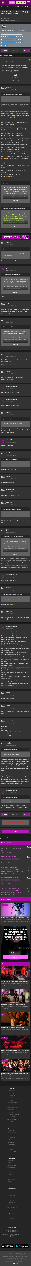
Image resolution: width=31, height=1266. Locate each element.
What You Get (8, 1114)
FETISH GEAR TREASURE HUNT (8, 857)
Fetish (12, 1193)
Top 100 (17, 7)
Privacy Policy (12, 1100)
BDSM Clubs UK (12, 1149)
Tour (9, 1093)
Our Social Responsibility (12, 1119)
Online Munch (20, 861)
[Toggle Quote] (3, 94)
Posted (11, 90)
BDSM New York (12, 1160)
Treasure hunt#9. (5, 847)
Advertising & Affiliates (12, 1116)
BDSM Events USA (12, 1181)
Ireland (15, 1128)
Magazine (9, 7)
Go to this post (15, 80)
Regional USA (12, 1158)
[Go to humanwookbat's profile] (3, 722)
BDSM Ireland (12, 1144)
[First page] (2, 50)
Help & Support (12, 1090)
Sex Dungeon (12, 1195)
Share (15, 831)
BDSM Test (12, 1197)
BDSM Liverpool (12, 1137)
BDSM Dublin (12, 1147)
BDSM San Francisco (12, 1167)
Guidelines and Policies (12, 1102)
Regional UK (10, 1128)
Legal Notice (12, 1097)
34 (16, 859)
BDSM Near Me (12, 1205)
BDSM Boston (12, 1170)
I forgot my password (12, 1112)
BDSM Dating (12, 1202)
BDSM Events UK (12, 1151)
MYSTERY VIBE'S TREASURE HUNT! (9, 867)
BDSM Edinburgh (12, 1142)
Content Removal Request (12, 1107)
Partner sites (12, 1213)
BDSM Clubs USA (12, 1179)
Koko (12, 1220)
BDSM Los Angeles (12, 1162)
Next (25, 50)
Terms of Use (12, 1095)
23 (16, 880)
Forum (3, 7)
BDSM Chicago (12, 1174)
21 (16, 890)
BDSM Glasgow (12, 1139)
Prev (5, 50)
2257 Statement (12, 1109)
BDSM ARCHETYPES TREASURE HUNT (10, 878)
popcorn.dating (12, 1218)
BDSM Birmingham (12, 1132)
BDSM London (12, 1130)
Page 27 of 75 (15, 50)
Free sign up (21, 2)
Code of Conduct (12, 1105)
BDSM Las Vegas (12, 1165)
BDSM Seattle (12, 1177)
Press (12, 1121)
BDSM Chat (12, 1200)
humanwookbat (10, 721)
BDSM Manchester (12, 1135)
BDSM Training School (12, 1207)
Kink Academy (14, 20)
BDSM (12, 1190)
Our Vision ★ (16, 1114)
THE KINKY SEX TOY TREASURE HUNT (10, 888)
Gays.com (12, 1216)
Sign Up (15, 957)
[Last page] (29, 50)
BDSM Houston (12, 1172)
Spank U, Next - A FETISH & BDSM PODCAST (12, 1234)
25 (16, 869)
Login (12, 2)
